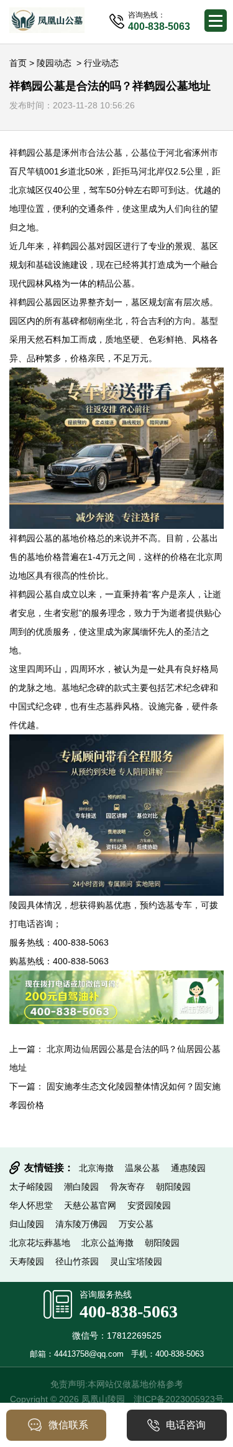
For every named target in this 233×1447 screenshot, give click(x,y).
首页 (18, 63)
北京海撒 (96, 1168)
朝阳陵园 (173, 1187)
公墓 (44, 153)
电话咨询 (186, 1425)
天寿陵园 (26, 1261)
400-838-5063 (129, 1311)
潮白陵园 (81, 1187)
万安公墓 (136, 1224)
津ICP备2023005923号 (179, 1399)
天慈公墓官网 (90, 1205)
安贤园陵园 (149, 1205)
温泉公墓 (142, 1168)
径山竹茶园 (77, 1261)
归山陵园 (26, 1224)
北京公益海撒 (107, 1243)
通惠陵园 (188, 1168)
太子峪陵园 (31, 1187)
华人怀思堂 (31, 1205)
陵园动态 (54, 63)
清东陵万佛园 (81, 1224)
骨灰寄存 (127, 1187)
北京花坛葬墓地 (39, 1243)
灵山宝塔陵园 (136, 1261)
